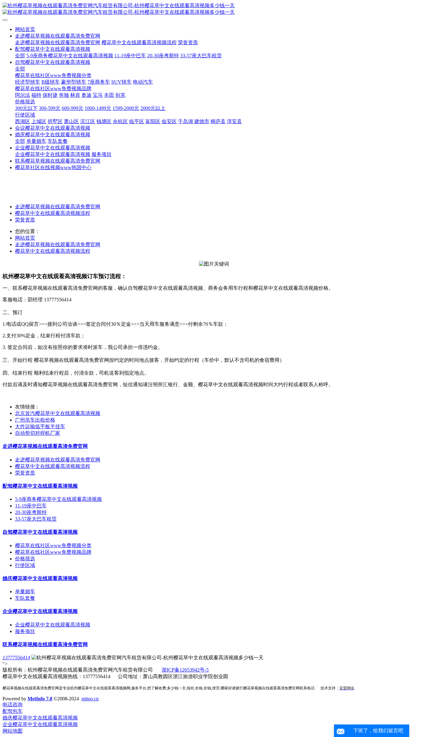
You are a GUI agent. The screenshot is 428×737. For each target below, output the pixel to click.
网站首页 (25, 29)
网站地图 (13, 731)
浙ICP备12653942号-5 (185, 669)
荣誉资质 (25, 219)
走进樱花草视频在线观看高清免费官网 (57, 206)
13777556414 (16, 657)
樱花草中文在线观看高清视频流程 (52, 213)
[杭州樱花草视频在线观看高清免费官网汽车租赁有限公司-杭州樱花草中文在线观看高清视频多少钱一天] (214, 9)
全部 (20, 55)
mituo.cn (90, 698)
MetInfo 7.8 (40, 698)
